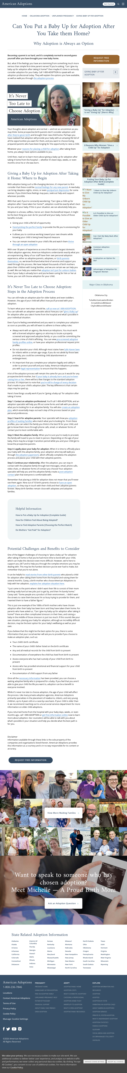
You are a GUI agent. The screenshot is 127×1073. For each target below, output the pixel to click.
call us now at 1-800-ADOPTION (61, 308)
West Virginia (106, 958)
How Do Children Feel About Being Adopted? (37, 520)
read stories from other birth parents (43, 574)
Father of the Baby (42, 1001)
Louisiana (51, 948)
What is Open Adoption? (73, 1008)
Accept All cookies (115, 1062)
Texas (103, 941)
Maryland (51, 954)
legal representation (30, 368)
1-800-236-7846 (12, 987)
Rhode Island (88, 958)
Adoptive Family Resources (74, 1012)
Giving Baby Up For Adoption (46, 990)
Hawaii (32, 953)
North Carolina (71, 968)
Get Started (109, 4)
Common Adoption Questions (101, 248)
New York (69, 964)
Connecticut (16, 961)
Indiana (32, 963)
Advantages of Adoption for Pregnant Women (105, 270)
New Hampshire (71, 954)
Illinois (32, 960)
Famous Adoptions (100, 1026)
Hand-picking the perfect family (27, 227)
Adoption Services (100, 1012)
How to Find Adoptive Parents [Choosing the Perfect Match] (44, 525)
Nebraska (69, 948)
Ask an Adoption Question (62, 903)
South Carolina (89, 961)
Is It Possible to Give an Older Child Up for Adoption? (105, 214)
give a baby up (71, 311)
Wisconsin (104, 961)
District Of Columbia (33, 942)
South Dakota (88, 964)
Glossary (96, 1029)
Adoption (96, 994)
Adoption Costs (70, 990)
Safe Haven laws (72, 349)
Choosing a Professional (74, 997)
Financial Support (42, 1004)
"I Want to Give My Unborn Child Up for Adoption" (104, 191)
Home (24, 16)
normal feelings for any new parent (51, 187)
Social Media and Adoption (103, 1033)
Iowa (31, 967)
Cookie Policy (9, 1013)
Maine (49, 951)
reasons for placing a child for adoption (40, 149)
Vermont (104, 948)
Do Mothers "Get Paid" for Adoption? (33, 530)
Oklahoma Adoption (39, 16)
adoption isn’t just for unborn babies (59, 270)
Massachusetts (53, 958)
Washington (105, 954)
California (15, 954)
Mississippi (51, 968)
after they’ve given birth (19, 135)
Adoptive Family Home (72, 987)
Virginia (104, 951)
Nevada (68, 951)
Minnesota (51, 964)
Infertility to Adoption (73, 1004)
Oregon (86, 951)
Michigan (50, 961)
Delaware (15, 964)
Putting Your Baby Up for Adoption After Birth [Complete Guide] (99, 181)
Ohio (85, 944)
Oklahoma (87, 948)
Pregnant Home (41, 987)
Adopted (96, 997)
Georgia (32, 950)
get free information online (55, 715)
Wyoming (104, 964)
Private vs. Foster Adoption (103, 1015)
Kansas (50, 941)
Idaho (31, 957)
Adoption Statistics (100, 1022)
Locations (7, 993)
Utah (103, 944)
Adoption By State (100, 1001)
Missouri (68, 941)
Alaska (14, 944)
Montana (68, 944)
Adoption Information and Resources (103, 988)
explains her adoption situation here (47, 583)
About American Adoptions (103, 1008)
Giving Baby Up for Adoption (89, 16)
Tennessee (87, 968)
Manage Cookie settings (94, 1062)
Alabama (15, 941)
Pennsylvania (88, 954)
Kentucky (50, 944)
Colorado (15, 958)
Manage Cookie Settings (15, 1019)
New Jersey (69, 958)
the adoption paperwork (27, 454)
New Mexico (69, 961)
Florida (32, 947)
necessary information (29, 678)
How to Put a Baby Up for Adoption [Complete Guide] (41, 515)
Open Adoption (41, 1012)
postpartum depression (58, 190)
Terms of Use (9, 1003)
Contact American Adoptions (16, 998)
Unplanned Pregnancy (63, 16)
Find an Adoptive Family (44, 994)
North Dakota (88, 941)
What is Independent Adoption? (105, 1019)
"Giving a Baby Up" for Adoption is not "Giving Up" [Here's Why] (99, 111)
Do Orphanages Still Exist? (103, 1037)
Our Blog (96, 1040)
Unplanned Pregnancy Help (46, 997)
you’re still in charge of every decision (58, 382)
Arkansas (15, 951)
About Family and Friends (45, 1008)
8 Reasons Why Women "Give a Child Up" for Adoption (99, 146)
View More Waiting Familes (62, 813)
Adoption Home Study (72, 1001)
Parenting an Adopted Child (104, 1004)
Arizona (15, 948)
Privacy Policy (9, 1008)
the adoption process (44, 78)
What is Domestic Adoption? (75, 994)
